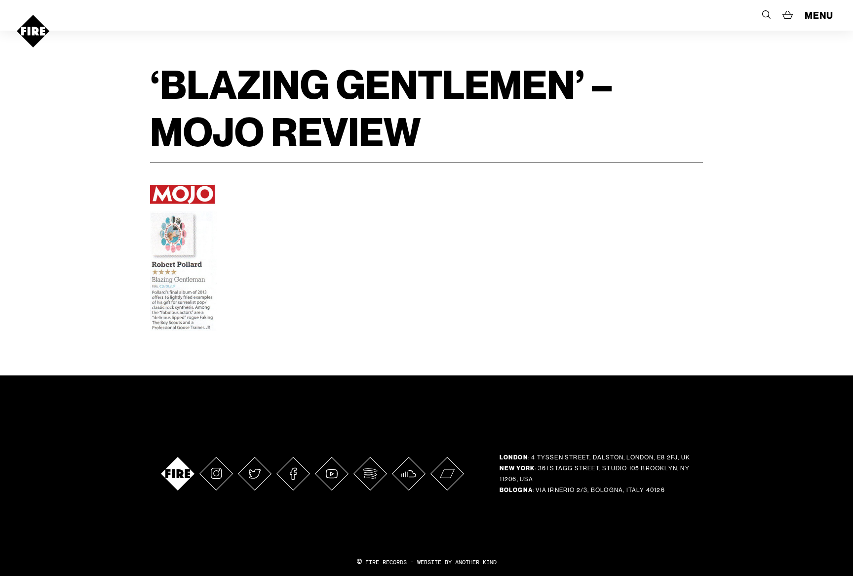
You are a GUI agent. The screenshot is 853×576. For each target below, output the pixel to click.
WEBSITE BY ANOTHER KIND (457, 562)
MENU (819, 15)
